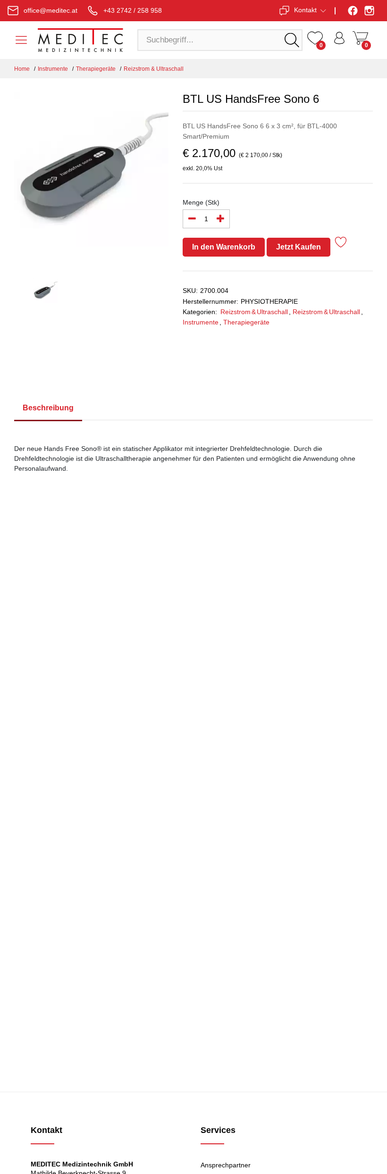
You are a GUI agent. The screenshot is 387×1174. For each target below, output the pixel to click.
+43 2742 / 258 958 (132, 10)
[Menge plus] (220, 219)
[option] (91, 175)
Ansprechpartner (226, 1165)
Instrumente (53, 69)
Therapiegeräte (96, 69)
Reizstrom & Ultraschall (154, 69)
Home (22, 69)
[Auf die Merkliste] (341, 243)
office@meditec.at (50, 10)
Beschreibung (48, 408)
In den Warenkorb (223, 247)
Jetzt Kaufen (298, 247)
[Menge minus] (192, 219)
